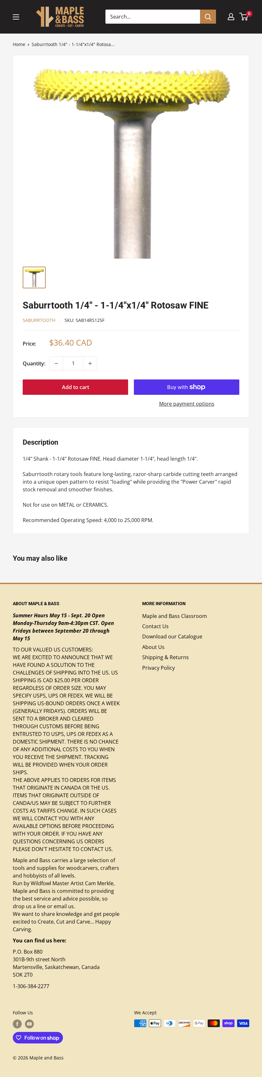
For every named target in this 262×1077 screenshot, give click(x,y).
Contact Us (155, 626)
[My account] (231, 16)
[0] (244, 16)
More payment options (186, 403)
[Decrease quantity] (56, 363)
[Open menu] (16, 17)
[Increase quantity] (90, 363)
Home (19, 44)
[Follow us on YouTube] (29, 1023)
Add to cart (75, 387)
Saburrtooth (39, 320)
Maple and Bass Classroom (174, 616)
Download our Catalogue (172, 636)
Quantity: (34, 363)
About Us (153, 647)
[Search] (208, 17)
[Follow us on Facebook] (17, 1023)
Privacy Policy (158, 667)
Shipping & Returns (165, 657)
